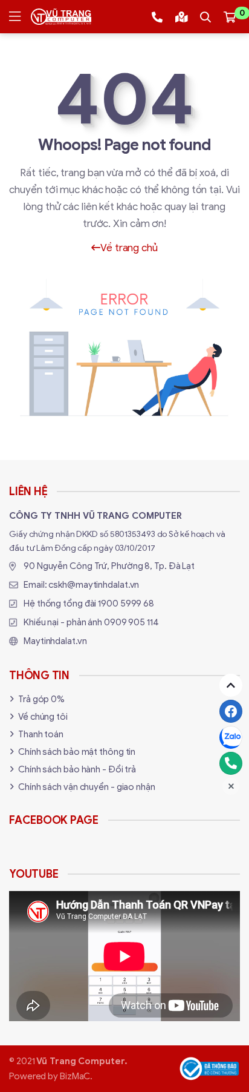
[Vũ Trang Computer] (61, 16)
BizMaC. (76, 1076)
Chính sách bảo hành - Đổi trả (77, 769)
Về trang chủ (129, 248)
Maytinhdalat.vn (55, 641)
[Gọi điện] (230, 763)
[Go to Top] (230, 685)
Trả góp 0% (41, 699)
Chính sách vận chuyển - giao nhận (86, 786)
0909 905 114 (131, 622)
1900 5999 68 (126, 603)
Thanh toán (40, 734)
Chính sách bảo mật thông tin (76, 751)
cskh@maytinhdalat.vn (93, 584)
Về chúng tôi (43, 716)
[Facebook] (230, 711)
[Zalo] (230, 737)
